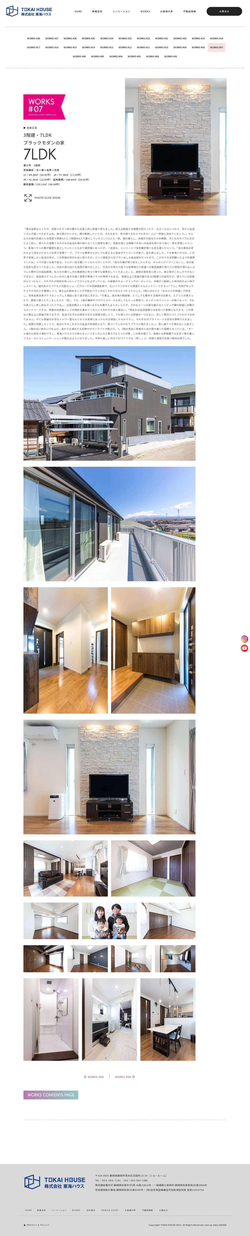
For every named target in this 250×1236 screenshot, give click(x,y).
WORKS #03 (134, 56)
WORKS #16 (51, 47)
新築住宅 (97, 11)
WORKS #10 (161, 47)
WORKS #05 (97, 56)
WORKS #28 (33, 38)
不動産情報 (189, 11)
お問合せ (224, 11)
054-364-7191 (111, 1180)
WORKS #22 (143, 38)
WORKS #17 (33, 47)
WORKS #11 (143, 47)
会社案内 (91, 1210)
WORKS (145, 11)
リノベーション (121, 11)
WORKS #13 (106, 47)
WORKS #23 (125, 38)
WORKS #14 (88, 47)
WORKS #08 (198, 47)
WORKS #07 (216, 47)
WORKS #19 (198, 38)
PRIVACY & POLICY (38, 1224)
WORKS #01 (170, 56)
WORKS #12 (125, 47)
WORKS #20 (179, 38)
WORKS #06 (79, 56)
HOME (78, 11)
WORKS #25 (88, 38)
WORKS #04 (115, 56)
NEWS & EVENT (110, 1210)
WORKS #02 (152, 56)
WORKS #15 (70, 47)
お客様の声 (166, 11)
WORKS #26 (70, 38)
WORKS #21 (161, 38)
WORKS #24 (106, 38)
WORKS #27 (51, 38)
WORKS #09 (179, 47)
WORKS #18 (216, 38)
